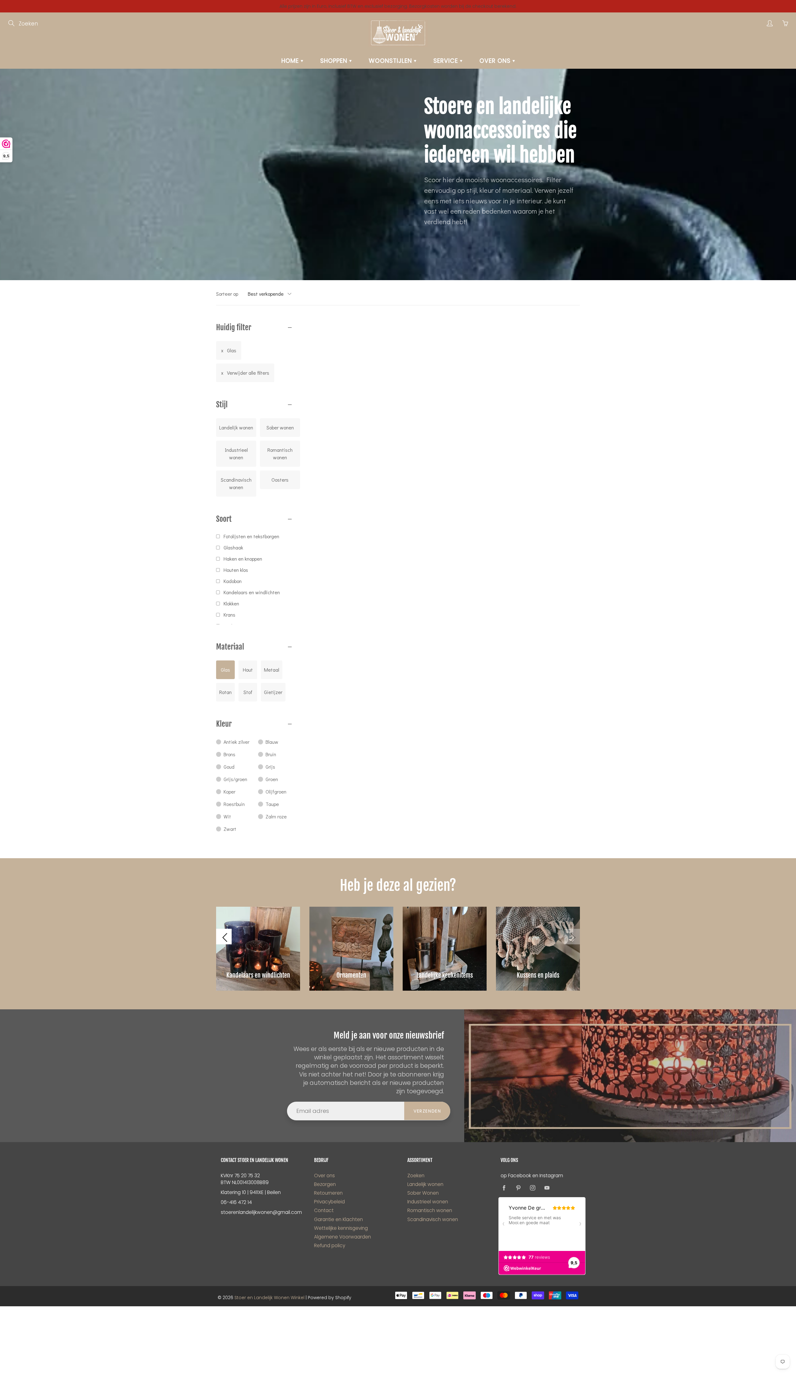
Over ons (495, 61)
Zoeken (415, 1175)
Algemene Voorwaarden (342, 1237)
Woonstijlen (391, 61)
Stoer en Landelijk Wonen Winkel (269, 1297)
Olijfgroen (276, 791)
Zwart (230, 829)
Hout (248, 669)
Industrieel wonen (236, 454)
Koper (229, 791)
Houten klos (236, 570)
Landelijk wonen (236, 427)
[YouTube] (546, 1187)
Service (446, 61)
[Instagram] (532, 1187)
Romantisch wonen (280, 454)
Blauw (272, 741)
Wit (227, 816)
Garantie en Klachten (338, 1219)
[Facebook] (503, 1187)
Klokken (231, 603)
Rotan (225, 692)
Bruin (271, 754)
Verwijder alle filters (248, 372)
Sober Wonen (423, 1193)
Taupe (272, 804)
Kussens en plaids (538, 975)
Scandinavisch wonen (236, 483)
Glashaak (233, 547)
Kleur (224, 724)
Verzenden (427, 1111)
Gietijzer (273, 692)
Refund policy (329, 1245)
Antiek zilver (236, 741)
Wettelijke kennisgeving (341, 1228)
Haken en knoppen (243, 558)
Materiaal (230, 646)
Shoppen (334, 61)
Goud (229, 766)
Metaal (271, 669)
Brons (229, 754)
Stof (247, 692)
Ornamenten (351, 975)
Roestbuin (234, 804)
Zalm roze (276, 816)
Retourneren (328, 1193)
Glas (231, 350)
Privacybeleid (329, 1201)
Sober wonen (280, 427)
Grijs (270, 766)
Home (291, 61)
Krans (229, 614)
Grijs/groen (235, 779)
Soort (224, 519)
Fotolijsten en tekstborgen (251, 536)
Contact (324, 1210)
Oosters (280, 479)
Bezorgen (325, 1184)
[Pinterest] (518, 1187)
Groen (272, 779)
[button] (224, 936)
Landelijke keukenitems (445, 975)
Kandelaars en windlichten (252, 592)
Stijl (222, 404)
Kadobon (233, 581)
